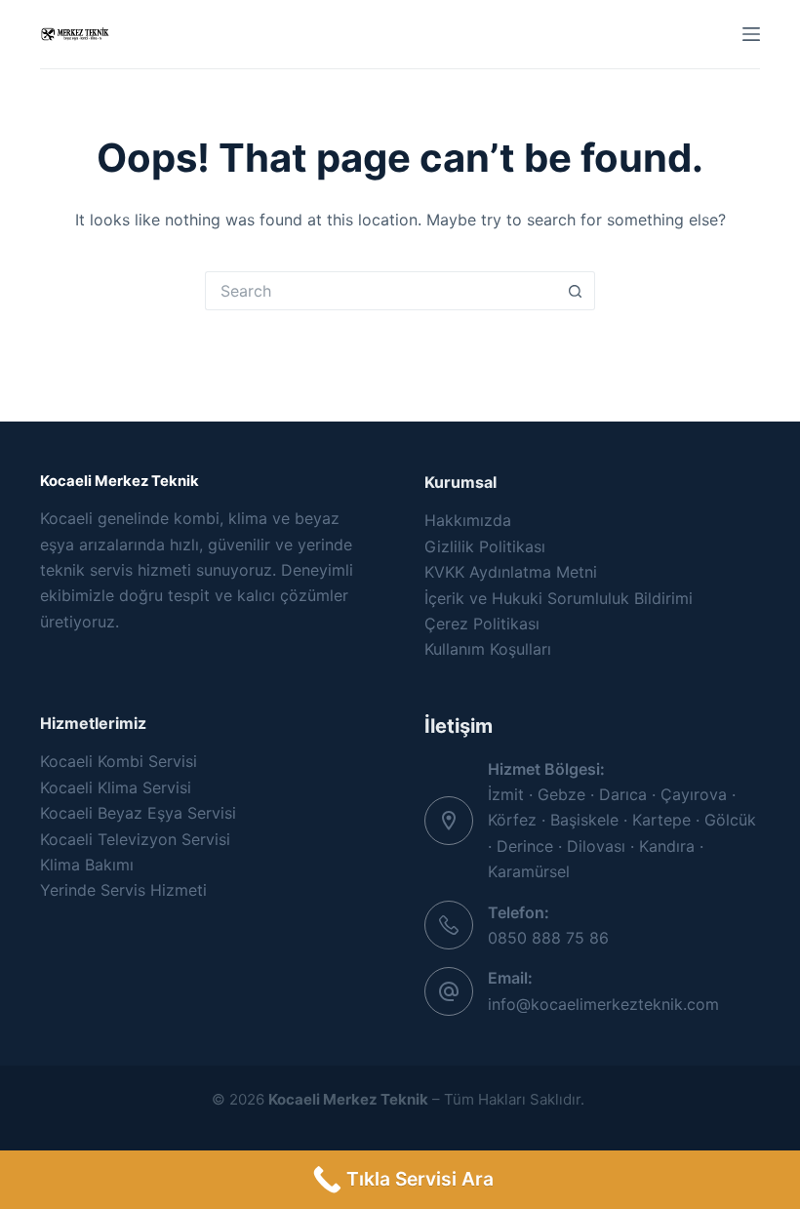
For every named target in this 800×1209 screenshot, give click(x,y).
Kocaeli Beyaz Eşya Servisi (138, 813)
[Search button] (575, 290)
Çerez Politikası (482, 623)
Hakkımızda (467, 520)
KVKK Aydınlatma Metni (510, 572)
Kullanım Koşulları (487, 649)
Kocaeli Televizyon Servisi (135, 839)
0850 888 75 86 (548, 937)
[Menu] (751, 34)
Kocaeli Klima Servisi (115, 787)
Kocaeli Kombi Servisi (118, 761)
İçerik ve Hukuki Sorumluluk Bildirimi (558, 598)
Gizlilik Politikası (484, 546)
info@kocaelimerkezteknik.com (603, 1004)
